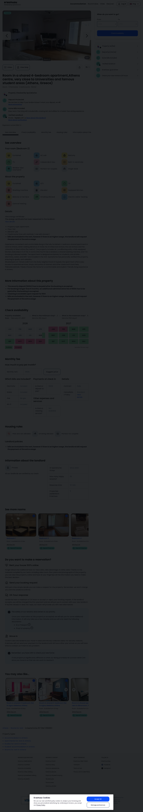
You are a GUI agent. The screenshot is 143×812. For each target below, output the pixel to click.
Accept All (98, 799)
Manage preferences (98, 805)
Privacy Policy (40, 805)
